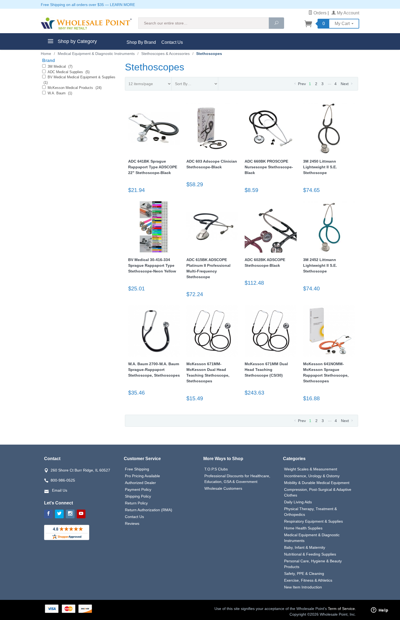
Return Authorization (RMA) (148, 510)
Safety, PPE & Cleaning (304, 573)
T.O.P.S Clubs (216, 469)
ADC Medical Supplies (69, 72)
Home (46, 53)
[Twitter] (59, 514)
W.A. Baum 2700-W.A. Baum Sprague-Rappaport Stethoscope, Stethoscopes (154, 369)
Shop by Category (76, 41)
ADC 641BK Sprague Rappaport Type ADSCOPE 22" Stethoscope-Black (152, 167)
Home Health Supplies (303, 528)
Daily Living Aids (298, 502)
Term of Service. (342, 608)
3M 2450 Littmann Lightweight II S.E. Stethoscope (320, 167)
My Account (347, 13)
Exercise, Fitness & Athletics (308, 580)
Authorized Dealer (140, 482)
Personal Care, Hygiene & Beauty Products (313, 564)
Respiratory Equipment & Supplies (313, 521)
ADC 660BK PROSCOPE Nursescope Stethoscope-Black (269, 167)
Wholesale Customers (223, 488)
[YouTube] (81, 514)
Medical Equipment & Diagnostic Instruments (312, 538)
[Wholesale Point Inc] (86, 23)
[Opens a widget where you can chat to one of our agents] (380, 610)
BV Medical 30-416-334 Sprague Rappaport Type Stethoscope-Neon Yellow (152, 265)
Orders (319, 13)
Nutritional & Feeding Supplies (310, 554)
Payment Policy (138, 489)
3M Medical (60, 66)
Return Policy (136, 503)
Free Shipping (137, 469)
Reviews (132, 523)
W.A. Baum (60, 93)
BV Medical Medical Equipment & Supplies (79, 80)
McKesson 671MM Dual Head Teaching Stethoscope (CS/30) (266, 369)
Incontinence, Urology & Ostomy (312, 476)
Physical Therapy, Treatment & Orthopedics (310, 512)
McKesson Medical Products (74, 88)
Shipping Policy (138, 496)
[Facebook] (48, 514)
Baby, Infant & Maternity (304, 547)
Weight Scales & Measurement (310, 469)
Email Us (59, 490)
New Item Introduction (303, 587)
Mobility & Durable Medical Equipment (316, 482)
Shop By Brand (141, 42)
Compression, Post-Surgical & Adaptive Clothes (317, 492)
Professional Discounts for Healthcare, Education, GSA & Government (237, 479)
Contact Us (172, 42)
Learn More (122, 4)
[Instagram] (70, 514)
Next (345, 84)
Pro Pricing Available (142, 476)
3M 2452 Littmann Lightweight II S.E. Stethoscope (320, 265)
